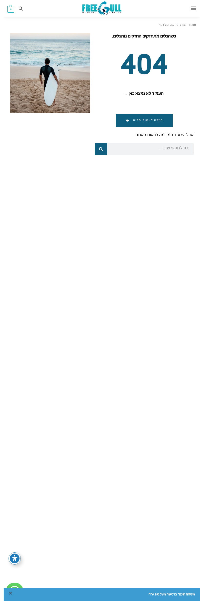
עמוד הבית (184, 25)
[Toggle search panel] (17, 8)
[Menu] (185, 8)
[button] (7, 9)
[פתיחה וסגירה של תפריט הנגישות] (11, 558)
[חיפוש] (97, 149)
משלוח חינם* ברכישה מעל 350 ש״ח (168, 594)
